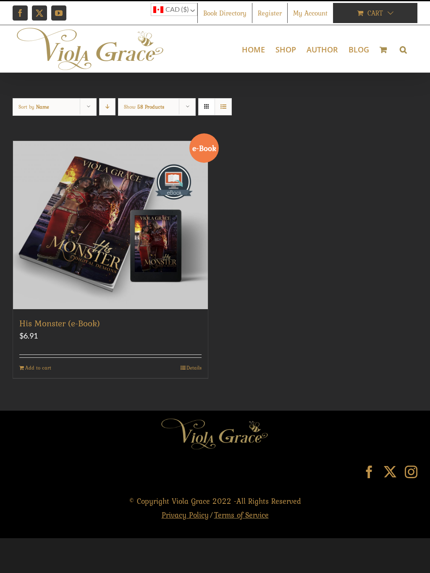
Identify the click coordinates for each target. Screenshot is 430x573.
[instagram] (411, 472)
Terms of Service (241, 515)
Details (194, 368)
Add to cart (38, 368)
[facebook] (369, 472)
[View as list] (223, 107)
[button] (403, 49)
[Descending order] (107, 106)
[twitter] (390, 472)
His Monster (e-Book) (59, 323)
